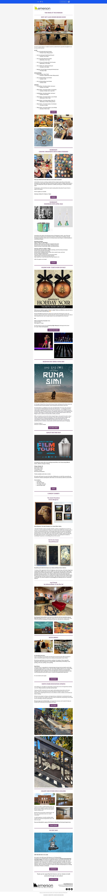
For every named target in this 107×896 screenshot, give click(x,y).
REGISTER (53, 112)
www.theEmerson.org (68, 883)
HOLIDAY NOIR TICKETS (53, 330)
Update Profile (50, 894)
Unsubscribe (45, 894)
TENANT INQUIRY (53, 825)
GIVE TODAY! (53, 705)
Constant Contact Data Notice (59, 894)
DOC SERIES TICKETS (53, 427)
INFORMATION (53, 869)
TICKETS (53, 488)
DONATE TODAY (53, 879)
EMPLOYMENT (54, 679)
